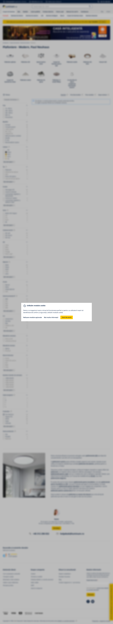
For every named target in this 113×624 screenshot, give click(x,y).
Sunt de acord (66, 317)
